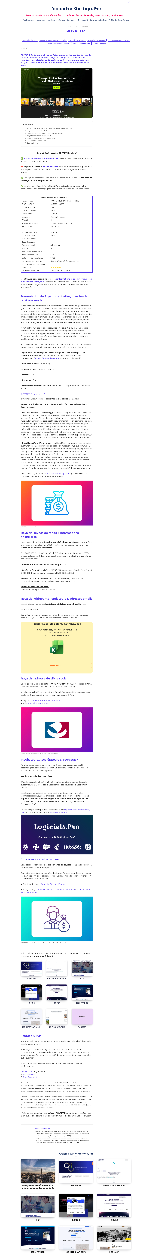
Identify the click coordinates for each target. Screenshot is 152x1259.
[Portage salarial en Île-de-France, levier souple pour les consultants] (38, 1171)
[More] (114, 49)
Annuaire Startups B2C (96, 40)
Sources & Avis (32, 143)
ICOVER (56, 1003)
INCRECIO (31, 979)
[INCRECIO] (31, 968)
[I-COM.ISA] (114, 1238)
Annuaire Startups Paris (81, 43)
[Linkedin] (105, 49)
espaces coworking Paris (58, 473)
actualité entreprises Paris (47, 358)
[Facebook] (95, 49)
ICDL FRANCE (82, 1003)
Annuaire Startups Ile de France (57, 43)
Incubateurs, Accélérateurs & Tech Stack (41, 138)
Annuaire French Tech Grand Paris (53, 40)
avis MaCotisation (58, 812)
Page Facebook (30, 1077)
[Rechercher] (129, 2)
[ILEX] (82, 968)
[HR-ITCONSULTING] (56, 1017)
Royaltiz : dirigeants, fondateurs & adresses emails (45, 133)
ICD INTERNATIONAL (31, 1027)
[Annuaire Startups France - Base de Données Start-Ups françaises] (76, 9)
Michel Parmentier (42, 1128)
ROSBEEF (82, 1027)
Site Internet (28, 1071)
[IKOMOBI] (31, 992)
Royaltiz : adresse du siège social (39, 136)
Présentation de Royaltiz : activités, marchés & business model (49, 128)
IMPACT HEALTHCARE (56, 979)
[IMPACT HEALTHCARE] (56, 968)
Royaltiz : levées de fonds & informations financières (46, 131)
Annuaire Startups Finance (119, 40)
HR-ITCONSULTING (56, 1027)
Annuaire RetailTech (77, 40)
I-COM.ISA (114, 1252)
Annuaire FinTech (75, 27)
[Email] (109, 49)
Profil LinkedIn (29, 1074)
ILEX (82, 979)
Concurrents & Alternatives (36, 140)
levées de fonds (50, 167)
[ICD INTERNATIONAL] (31, 1017)
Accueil (66, 27)
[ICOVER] (56, 992)
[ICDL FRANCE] (82, 992)
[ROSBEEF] (82, 1017)
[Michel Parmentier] (28, 1135)
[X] (100, 49)
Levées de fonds (100, 43)
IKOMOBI (31, 1003)
